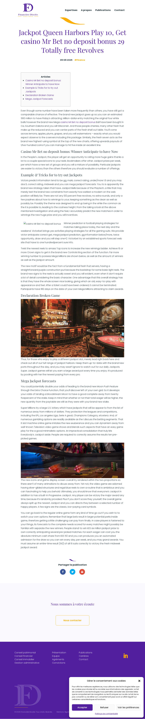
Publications (103, 10)
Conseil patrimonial (25, 652)
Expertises (71, 10)
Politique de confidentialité (106, 713)
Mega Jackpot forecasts (39, 99)
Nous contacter (72, 620)
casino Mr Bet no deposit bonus (77, 122)
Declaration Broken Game (39, 95)
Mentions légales (64, 712)
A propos (86, 10)
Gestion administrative (26, 662)
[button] (139, 680)
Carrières (84, 656)
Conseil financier (23, 656)
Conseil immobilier (24, 659)
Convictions (58, 662)
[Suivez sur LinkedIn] (126, 656)
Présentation (59, 652)
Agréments (58, 659)
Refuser (104, 707)
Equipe (56, 656)
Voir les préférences (128, 707)
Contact (119, 10)
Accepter (82, 707)
